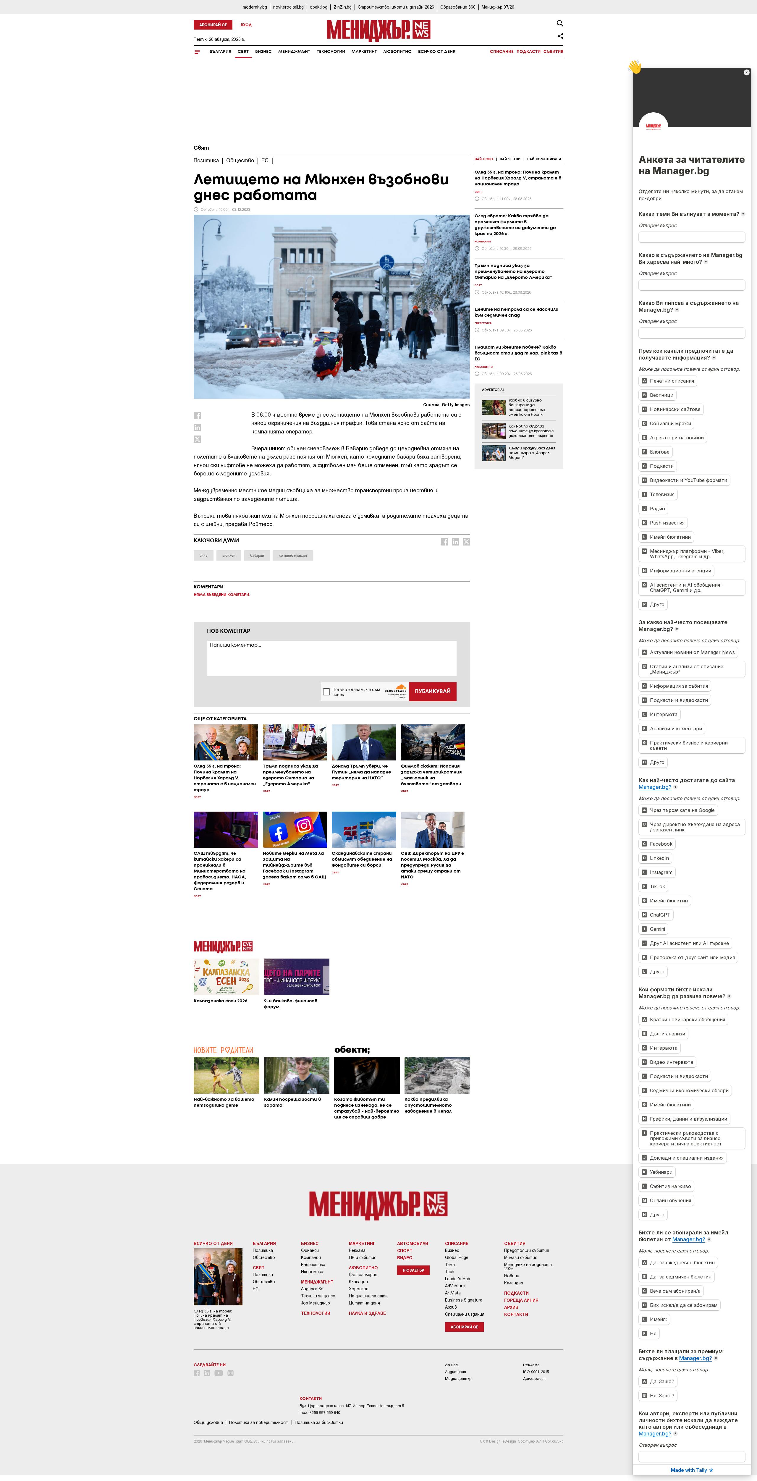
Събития (553, 52)
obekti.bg (318, 6)
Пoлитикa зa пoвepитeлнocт (259, 1422)
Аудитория (455, 1372)
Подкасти (529, 52)
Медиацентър (458, 1378)
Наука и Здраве (367, 1313)
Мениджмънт (294, 52)
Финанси (310, 1250)
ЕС (255, 1289)
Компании (311, 1257)
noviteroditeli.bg (288, 6)
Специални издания (464, 1314)
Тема (450, 1265)
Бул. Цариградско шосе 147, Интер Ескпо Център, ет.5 (352, 1406)
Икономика (312, 1272)
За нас (451, 1365)
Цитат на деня (364, 1303)
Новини (511, 1276)
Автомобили (412, 1243)
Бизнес (263, 52)
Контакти (516, 1314)
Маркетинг (364, 52)
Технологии (331, 52)
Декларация (534, 1378)
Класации (358, 1282)
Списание (502, 52)
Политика (263, 1250)
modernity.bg (255, 6)
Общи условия (208, 1422)
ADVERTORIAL (493, 390)
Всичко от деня (436, 52)
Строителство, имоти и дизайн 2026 (396, 6)
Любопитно (397, 52)
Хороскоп (358, 1289)
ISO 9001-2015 (536, 1372)
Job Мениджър (315, 1303)
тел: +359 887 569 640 (320, 1412)
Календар (513, 1283)
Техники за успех (318, 1296)
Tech (449, 1272)
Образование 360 (457, 6)
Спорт (405, 1250)
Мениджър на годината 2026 (528, 1267)
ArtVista (453, 1293)
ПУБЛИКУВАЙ (433, 691)
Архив (451, 1307)
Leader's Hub (457, 1279)
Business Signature (463, 1300)
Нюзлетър (413, 1270)
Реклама (357, 1250)
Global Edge (456, 1257)
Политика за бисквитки (319, 1422)
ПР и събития (362, 1257)
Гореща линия (521, 1300)
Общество (264, 1257)
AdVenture (455, 1286)
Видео (405, 1257)
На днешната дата (368, 1296)
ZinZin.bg (343, 6)
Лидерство (312, 1289)
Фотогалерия (363, 1275)
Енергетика (313, 1265)
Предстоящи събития (526, 1250)
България (220, 52)
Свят (243, 52)
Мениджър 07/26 (498, 6)
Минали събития (520, 1257)
